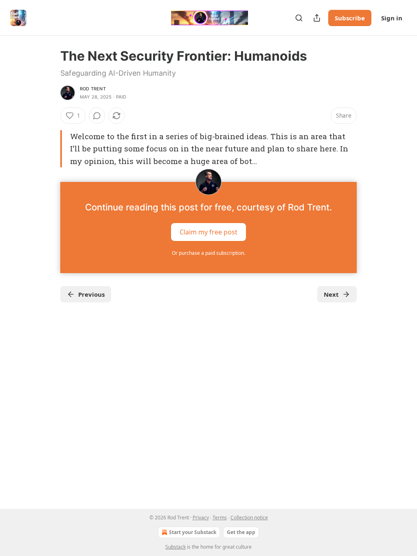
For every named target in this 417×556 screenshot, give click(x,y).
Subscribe (350, 18)
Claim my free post (208, 232)
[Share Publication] (317, 18)
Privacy (201, 517)
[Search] (299, 18)
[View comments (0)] (97, 115)
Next (331, 294)
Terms (220, 517)
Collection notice (249, 517)
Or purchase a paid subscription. (208, 253)
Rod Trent (93, 89)
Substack (175, 546)
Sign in (391, 18)
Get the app (241, 532)
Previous (91, 294)
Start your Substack (192, 532)
